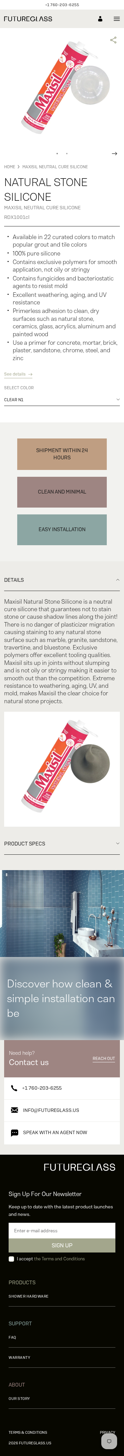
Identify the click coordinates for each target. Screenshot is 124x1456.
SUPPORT (20, 1323)
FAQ (12, 1337)
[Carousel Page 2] (67, 153)
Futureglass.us (30, 1443)
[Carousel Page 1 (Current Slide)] (57, 153)
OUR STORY (19, 1398)
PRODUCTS (22, 1282)
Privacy (107, 1432)
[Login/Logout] (100, 19)
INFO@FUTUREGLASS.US (51, 1110)
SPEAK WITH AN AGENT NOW (55, 1132)
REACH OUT (104, 1058)
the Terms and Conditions (59, 1258)
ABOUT (17, 1384)
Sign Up (62, 1245)
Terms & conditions (28, 1432)
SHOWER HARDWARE (29, 1296)
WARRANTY (19, 1357)
